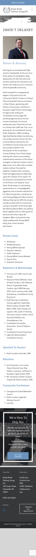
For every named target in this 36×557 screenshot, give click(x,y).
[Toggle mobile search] (32, 10)
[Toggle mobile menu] (32, 8)
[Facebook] (4, 510)
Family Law (23, 477)
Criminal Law (24, 480)
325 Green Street (9, 486)
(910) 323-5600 (18, 2)
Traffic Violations (26, 486)
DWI (21, 483)
